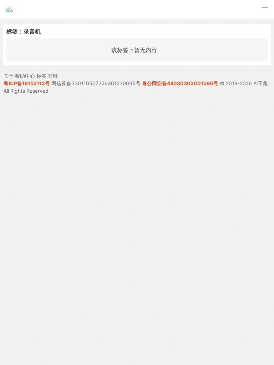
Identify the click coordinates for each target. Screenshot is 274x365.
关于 (9, 76)
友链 (53, 76)
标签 (41, 76)
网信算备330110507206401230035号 (96, 83)
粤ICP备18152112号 (27, 83)
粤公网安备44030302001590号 (180, 83)
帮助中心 (25, 76)
